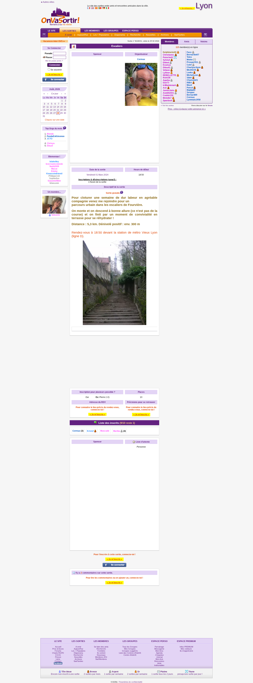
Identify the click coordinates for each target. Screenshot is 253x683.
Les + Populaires (101, 35)
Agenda (159, 653)
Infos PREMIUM (186, 647)
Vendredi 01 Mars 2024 (97, 175)
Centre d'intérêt (130, 655)
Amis (186, 41)
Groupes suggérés (130, 651)
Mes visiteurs (186, 649)
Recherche (135, 35)
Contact (58, 661)
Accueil (58, 647)
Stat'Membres (101, 659)
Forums (58, 651)
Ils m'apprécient (186, 651)
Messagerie (159, 649)
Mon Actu (159, 651)
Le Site (51, 31)
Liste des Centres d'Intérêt (130, 653)
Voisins (203, 41)
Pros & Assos (58, 649)
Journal (159, 657)
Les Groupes (111, 31)
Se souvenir (56, 70)
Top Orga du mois (53, 128)
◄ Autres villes (47, 2)
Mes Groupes (130, 649)
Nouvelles (150, 35)
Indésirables (159, 665)
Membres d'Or (101, 657)
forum (210, 105)
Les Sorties (69, 31)
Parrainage (159, 647)
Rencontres (159, 661)
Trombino (101, 651)
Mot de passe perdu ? (54, 61)
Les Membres (92, 31)
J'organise (159, 655)
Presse (58, 657)
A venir (68, 35)
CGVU (58, 655)
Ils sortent (101, 653)
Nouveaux (101, 655)
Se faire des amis (101, 647)
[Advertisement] (150, 18)
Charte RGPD (58, 653)
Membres (169, 41)
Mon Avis (159, 659)
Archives (165, 35)
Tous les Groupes (129, 647)
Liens (58, 659)
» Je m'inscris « (187, 8)
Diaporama (119, 35)
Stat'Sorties (179, 35)
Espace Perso (130, 31)
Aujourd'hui (82, 35)
